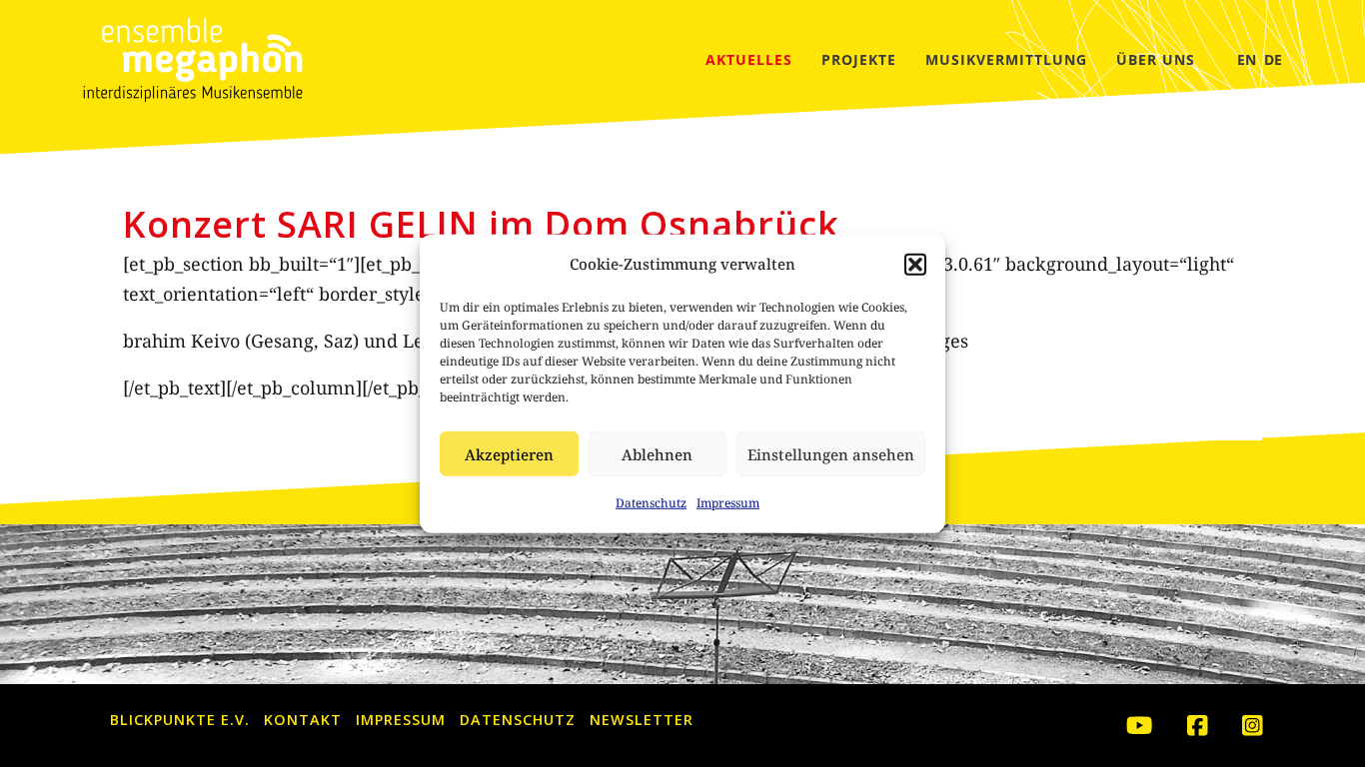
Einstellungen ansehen (830, 454)
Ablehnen (657, 454)
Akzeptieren (509, 454)
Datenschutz (651, 502)
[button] (915, 264)
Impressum (727, 502)
